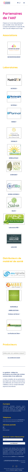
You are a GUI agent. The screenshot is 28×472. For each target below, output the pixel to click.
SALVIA (14, 211)
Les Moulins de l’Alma (13, 333)
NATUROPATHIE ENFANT (14, 57)
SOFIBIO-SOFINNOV (13, 194)
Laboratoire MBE (13, 227)
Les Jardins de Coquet (14, 357)
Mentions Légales (14, 470)
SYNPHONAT (13, 174)
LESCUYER (14, 247)
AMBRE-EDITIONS (13, 310)
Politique (20, 470)
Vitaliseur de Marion (13, 314)
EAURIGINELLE (14, 306)
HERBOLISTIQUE (13, 158)
